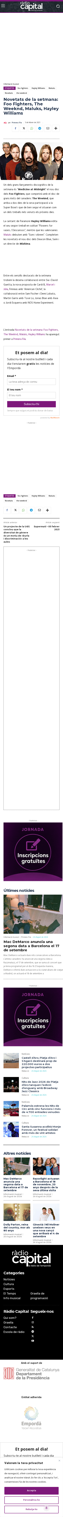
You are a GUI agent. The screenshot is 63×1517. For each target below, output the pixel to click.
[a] (31, 1258)
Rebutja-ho (31, 1509)
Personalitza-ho (31, 1500)
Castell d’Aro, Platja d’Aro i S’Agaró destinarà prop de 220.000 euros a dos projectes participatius (39, 1062)
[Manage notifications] (46, 1508)
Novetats (9, 93)
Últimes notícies (19, 890)
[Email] (47, 128)
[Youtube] (32, 1341)
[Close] (59, 1460)
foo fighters (23, 88)
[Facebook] (15, 128)
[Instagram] (32, 1323)
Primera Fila (17, 123)
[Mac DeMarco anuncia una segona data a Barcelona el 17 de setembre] (33, 914)
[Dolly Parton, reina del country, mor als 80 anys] (17, 1212)
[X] (23, 128)
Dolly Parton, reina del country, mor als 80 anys (17, 1227)
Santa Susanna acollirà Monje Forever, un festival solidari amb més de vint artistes (41, 1130)
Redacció (25, 1071)
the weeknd (21, 93)
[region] (31, 1487)
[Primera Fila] (6, 122)
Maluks (52, 88)
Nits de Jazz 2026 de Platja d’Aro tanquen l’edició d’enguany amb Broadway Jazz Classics (40, 1086)
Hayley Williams (38, 88)
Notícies (26, 1054)
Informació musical (11, 84)
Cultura (25, 1078)
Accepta (31, 1491)
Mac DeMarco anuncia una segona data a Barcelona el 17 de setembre (31, 946)
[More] (55, 128)
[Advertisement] (31, 47)
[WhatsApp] (31, 128)
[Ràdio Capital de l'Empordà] (31, 6)
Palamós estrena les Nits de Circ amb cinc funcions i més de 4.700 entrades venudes (41, 1109)
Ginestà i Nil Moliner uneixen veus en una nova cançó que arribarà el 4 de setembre (46, 1230)
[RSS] (32, 1327)
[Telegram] (39, 128)
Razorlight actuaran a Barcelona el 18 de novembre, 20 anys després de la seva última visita (46, 1184)
